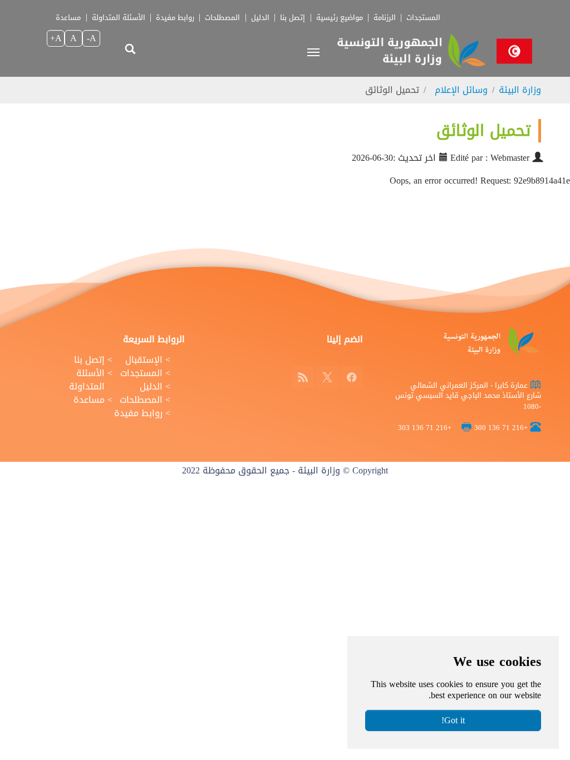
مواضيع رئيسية (339, 17)
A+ (56, 38)
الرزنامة (385, 17)
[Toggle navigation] (313, 52)
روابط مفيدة (175, 17)
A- (91, 38)
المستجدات (423, 17)
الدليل (260, 17)
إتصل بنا (292, 17)
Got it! (453, 720)
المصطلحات (222, 17)
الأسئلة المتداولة (118, 17)
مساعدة (68, 17)
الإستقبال (144, 359)
